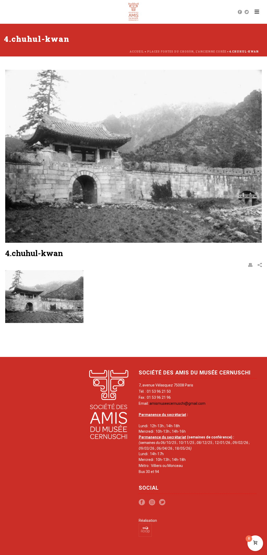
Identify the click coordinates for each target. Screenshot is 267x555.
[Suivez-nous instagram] (152, 502)
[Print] (250, 265)
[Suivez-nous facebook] (142, 502)
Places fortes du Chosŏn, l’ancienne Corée (186, 51)
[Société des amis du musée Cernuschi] (133, 12)
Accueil (137, 51)
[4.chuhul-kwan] (133, 156)
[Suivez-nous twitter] (162, 502)
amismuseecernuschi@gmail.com (177, 403)
